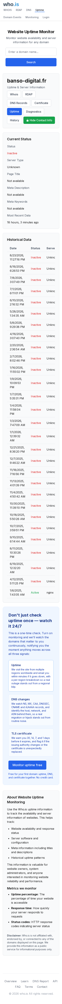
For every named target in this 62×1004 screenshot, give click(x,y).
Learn (24, 981)
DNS (28, 9)
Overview (10, 981)
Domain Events (12, 17)
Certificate (41, 103)
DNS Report (41, 981)
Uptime (39, 9)
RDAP (19, 9)
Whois (14, 94)
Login (46, 17)
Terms (29, 986)
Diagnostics (33, 111)
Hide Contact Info (41, 120)
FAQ (17, 986)
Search (31, 62)
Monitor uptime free (27, 765)
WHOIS (7, 9)
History (14, 120)
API (55, 981)
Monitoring (32, 17)
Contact (42, 986)
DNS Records (18, 103)
